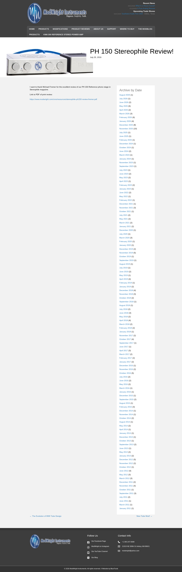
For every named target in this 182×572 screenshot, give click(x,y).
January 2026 (125, 121)
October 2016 (125, 373)
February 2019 (125, 283)
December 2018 (126, 290)
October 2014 (125, 418)
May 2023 (123, 177)
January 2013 (125, 456)
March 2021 (124, 223)
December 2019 (126, 249)
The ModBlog (145, 29)
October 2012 (125, 467)
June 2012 (123, 471)
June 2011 (123, 501)
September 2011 (126, 493)
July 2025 (123, 132)
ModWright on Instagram (100, 546)
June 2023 (123, 174)
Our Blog (94, 557)
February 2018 (125, 328)
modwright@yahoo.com (130, 551)
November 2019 (126, 253)
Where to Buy (127, 29)
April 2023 (123, 181)
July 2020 (123, 234)
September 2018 (126, 302)
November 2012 (126, 463)
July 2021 (123, 215)
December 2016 (126, 365)
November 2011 (126, 486)
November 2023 (126, 162)
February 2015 (125, 407)
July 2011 (123, 497)
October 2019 (125, 256)
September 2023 (126, 166)
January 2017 (125, 362)
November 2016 (126, 369)
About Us (98, 29)
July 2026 (123, 99)
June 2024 (123, 151)
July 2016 (123, 377)
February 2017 (125, 358)
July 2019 (123, 268)
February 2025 (125, 140)
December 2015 (126, 395)
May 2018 (123, 317)
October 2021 (125, 211)
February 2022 (125, 200)
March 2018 (124, 324)
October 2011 (125, 490)
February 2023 (125, 185)
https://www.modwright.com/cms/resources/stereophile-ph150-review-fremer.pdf (63, 99)
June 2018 (123, 313)
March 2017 (124, 354)
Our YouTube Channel (99, 551)
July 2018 (123, 309)
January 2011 (125, 508)
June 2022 (123, 192)
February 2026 (125, 117)
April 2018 (123, 320)
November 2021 (126, 208)
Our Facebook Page (98, 541)
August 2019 (124, 264)
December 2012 (126, 459)
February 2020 (125, 241)
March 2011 (124, 505)
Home (32, 29)
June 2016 (123, 380)
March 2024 (124, 155)
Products (44, 29)
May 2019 (123, 275)
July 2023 (123, 170)
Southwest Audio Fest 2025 (132, 14)
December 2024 (126, 144)
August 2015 (124, 403)
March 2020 (124, 238)
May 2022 (123, 196)
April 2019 (123, 279)
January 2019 (125, 287)
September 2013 (126, 444)
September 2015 (126, 399)
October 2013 (125, 441)
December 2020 (126, 230)
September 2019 (126, 260)
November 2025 (126, 129)
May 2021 (123, 219)
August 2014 (124, 422)
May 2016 (123, 384)
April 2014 (123, 429)
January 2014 (125, 433)
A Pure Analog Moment (146, 8)
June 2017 (123, 347)
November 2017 (126, 335)
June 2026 (123, 102)
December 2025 (126, 125)
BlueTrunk (114, 569)
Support (111, 29)
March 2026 (124, 114)
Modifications (60, 29)
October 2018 (125, 298)
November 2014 (126, 414)
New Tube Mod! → (144, 516)
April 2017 (123, 350)
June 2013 (123, 448)
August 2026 (124, 95)
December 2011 (126, 482)
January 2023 (125, 189)
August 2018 (124, 305)
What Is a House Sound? (145, 6)
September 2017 (126, 343)
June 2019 (123, 272)
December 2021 (126, 204)
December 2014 (126, 411)
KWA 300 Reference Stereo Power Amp (63, 34)
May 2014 (123, 426)
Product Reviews (81, 29)
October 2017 (125, 339)
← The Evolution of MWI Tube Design (45, 516)
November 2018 (126, 294)
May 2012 (123, 475)
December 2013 (126, 437)
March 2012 (124, 478)
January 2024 (125, 159)
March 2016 (124, 388)
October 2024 (125, 147)
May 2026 (123, 106)
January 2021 (125, 226)
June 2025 (123, 136)
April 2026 (123, 110)
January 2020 (125, 245)
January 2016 (125, 392)
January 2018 (125, 332)
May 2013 (123, 452)
